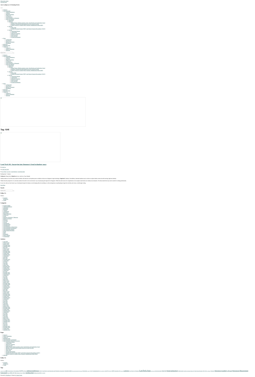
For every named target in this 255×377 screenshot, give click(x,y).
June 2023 (5, 263)
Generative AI (117, 371)
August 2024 (6, 256)
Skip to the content (4, 1)
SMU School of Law (18, 372)
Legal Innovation (6, 11)
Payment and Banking (15, 37)
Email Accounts (14, 34)
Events (4, 216)
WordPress (8, 375)
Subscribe (8, 50)
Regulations (8, 43)
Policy (4, 38)
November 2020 (6, 284)
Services (10, 30)
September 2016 (6, 329)
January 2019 (6, 306)
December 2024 (6, 251)
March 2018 (5, 318)
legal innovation (158, 371)
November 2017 (6, 320)
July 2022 (5, 271)
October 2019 (6, 296)
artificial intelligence (33, 371)
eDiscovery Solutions (15, 33)
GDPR (113, 371)
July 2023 (5, 261)
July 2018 (5, 313)
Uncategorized (6, 236)
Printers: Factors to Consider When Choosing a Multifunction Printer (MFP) (27, 25)
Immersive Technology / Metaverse (10, 217)
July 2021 (5, 276)
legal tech (164, 371)
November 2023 (6, 259)
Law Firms (4, 171)
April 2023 (5, 264)
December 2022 (6, 266)
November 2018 (6, 308)
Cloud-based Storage (15, 31)
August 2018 (6, 312)
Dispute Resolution (10, 14)
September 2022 (6, 269)
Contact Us (5, 46)
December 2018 (6, 307)
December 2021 (6, 272)
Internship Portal (6, 45)
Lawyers (8, 171)
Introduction (11, 20)
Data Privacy (8, 40)
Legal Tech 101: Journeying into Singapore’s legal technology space (23, 164)
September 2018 (6, 310)
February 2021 (6, 281)
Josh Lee (4, 167)
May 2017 (5, 323)
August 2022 (6, 270)
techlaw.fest (30, 373)
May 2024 (5, 258)
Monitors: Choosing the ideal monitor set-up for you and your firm (25, 24)
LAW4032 (126, 371)
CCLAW (91, 371)
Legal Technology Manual (8, 229)
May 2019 (5, 302)
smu (9, 372)
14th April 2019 (5, 169)
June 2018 (5, 314)
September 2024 (6, 254)
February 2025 (6, 248)
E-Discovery (8, 15)
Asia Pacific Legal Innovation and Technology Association (53, 371)
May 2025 (5, 247)
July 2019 (5, 300)
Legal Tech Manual (10, 19)
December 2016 (6, 326)
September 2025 (6, 246)
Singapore (212, 371)
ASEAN (40, 371)
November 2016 (6, 327)
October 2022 (6, 267)
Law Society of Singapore (134, 371)
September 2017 (6, 321)
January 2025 (6, 250)
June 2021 (5, 277)
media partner (181, 371)
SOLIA (24, 372)
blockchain (85, 371)
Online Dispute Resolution (8, 230)
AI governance (10, 371)
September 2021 (6, 273)
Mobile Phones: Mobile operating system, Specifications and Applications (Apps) (28, 22)
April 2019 (5, 303)
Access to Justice (6, 205)
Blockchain (5, 209)
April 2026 (5, 241)
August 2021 (6, 275)
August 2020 (6, 288)
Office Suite (13, 27)
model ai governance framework (189, 371)
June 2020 (5, 289)
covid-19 (106, 371)
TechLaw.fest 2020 (37, 372)
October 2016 (6, 328)
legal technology (172, 371)
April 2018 (5, 316)
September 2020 (6, 287)
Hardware (10, 21)
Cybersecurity (14, 32)
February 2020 (6, 291)
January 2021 (6, 282)
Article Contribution (10, 49)
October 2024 (6, 253)
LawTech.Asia (4, 2)
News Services (14, 36)
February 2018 (6, 319)
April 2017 (5, 325)
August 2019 (6, 298)
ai (6, 371)
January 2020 (6, 292)
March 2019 (5, 304)
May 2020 (5, 290)
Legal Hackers (14, 171)
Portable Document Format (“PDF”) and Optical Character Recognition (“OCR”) (28, 28)
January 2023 (6, 265)
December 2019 (6, 294)
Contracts (8, 13)
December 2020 (6, 283)
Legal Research (9, 16)
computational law (96, 371)
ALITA (21, 371)
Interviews (5, 44)
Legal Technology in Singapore (12, 18)
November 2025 (6, 245)
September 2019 (6, 297)
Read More (3, 185)
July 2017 (5, 322)
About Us (5, 9)
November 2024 (6, 252)
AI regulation (16, 371)
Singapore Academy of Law (223, 371)
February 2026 (6, 242)
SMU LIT (12, 373)
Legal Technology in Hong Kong (10, 227)
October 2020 (6, 285)
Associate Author (68, 371)
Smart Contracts (6, 235)
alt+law (24, 371)
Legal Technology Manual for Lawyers (11, 340)
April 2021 (5, 278)
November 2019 (6, 295)
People (4, 231)
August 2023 (6, 260)
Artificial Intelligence (10, 12)
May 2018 (5, 315)
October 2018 (6, 309)
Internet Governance (10, 42)
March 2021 (5, 279)
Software (10, 26)
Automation (5, 207)
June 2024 (5, 257)
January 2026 (6, 244)
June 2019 (5, 301)
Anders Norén (19, 375)
